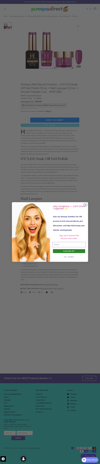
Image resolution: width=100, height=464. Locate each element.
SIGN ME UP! (69, 251)
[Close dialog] (85, 205)
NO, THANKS (69, 257)
